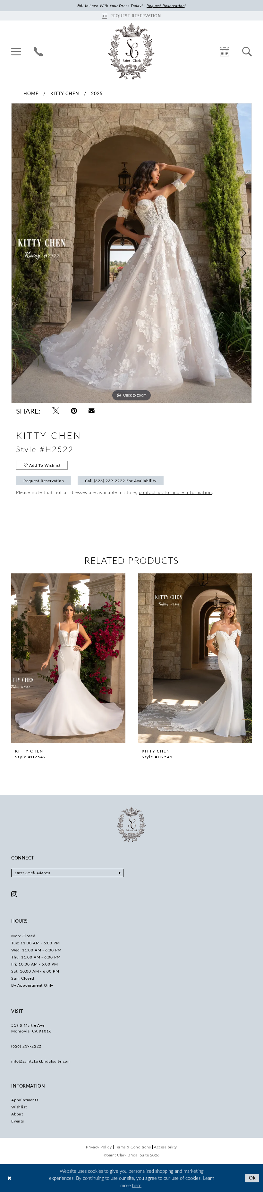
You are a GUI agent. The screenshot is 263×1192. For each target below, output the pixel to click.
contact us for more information (175, 492)
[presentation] (68, 658)
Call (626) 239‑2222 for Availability (121, 480)
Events (17, 1120)
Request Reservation (43, 480)
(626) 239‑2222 (26, 1045)
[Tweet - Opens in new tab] (55, 410)
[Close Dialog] (9, 1178)
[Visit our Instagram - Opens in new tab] (14, 894)
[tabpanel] (131, 253)
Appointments (24, 1099)
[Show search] (247, 51)
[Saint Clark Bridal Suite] (131, 51)
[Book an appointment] (224, 51)
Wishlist (19, 1106)
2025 (97, 93)
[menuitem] (16, 51)
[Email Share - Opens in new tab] (92, 411)
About (17, 1113)
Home (30, 93)
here (136, 1185)
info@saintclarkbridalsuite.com (41, 1061)
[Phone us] (38, 51)
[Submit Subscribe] (119, 873)
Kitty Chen (64, 93)
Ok (252, 1178)
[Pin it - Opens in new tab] (74, 410)
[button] (16, 51)
